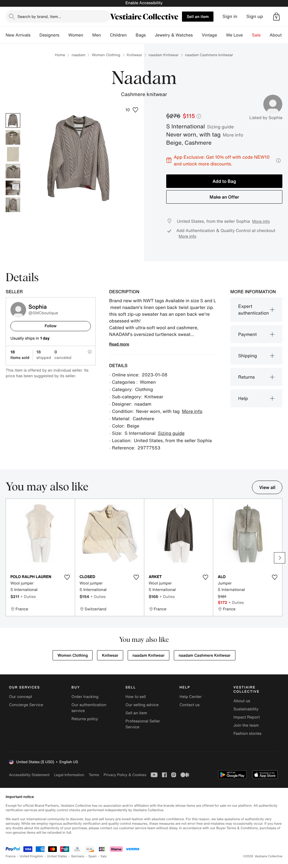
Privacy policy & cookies (125, 774)
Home (60, 55)
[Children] (131, 35)
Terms (94, 774)
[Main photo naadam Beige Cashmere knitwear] (13, 120)
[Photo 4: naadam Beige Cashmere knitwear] (13, 171)
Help (243, 398)
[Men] (105, 35)
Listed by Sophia (265, 117)
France (11, 856)
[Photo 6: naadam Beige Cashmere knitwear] (13, 204)
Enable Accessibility (144, 3)
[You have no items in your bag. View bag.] (276, 17)
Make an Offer (224, 197)
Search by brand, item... (39, 16)
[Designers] (64, 35)
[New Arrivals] (35, 35)
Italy (104, 856)
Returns (246, 377)
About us (241, 701)
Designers (49, 35)
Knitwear (134, 55)
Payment (247, 334)
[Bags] (150, 35)
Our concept (20, 697)
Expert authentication (253, 309)
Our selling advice (142, 705)
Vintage (209, 35)
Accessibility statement (29, 774)
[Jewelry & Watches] (197, 35)
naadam (78, 55)
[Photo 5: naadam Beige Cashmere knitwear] (13, 188)
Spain (92, 856)
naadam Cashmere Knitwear (205, 655)
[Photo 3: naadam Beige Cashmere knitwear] (13, 154)
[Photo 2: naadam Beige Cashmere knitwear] (13, 137)
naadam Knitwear (163, 55)
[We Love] (247, 35)
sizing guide (220, 126)
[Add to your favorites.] (67, 577)
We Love (234, 35)
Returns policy (84, 719)
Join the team (246, 725)
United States (57, 856)
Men (96, 35)
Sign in (229, 16)
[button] (276, 17)
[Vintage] (221, 35)
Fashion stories (247, 733)
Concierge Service (26, 705)
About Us (279, 35)
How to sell (135, 697)
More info (233, 134)
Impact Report (246, 717)
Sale (256, 35)
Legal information (69, 774)
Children (118, 35)
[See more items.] (279, 557)
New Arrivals (18, 35)
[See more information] (278, 160)
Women (75, 35)
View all (267, 487)
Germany (77, 856)
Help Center (190, 697)
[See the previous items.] (8, 557)
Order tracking (84, 697)
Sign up (254, 16)
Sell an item (198, 16)
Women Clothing (106, 55)
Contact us (189, 705)
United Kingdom (31, 856)
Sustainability (245, 709)
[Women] (88, 35)
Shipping (247, 355)
